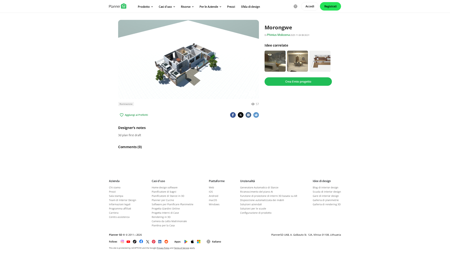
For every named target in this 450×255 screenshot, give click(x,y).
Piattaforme (216, 181)
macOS (213, 200)
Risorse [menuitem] (186, 7)
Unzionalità (247, 181)
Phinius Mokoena (278, 35)
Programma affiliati (120, 208)
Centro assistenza (119, 217)
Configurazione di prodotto (255, 212)
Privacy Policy (163, 248)
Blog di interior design (325, 187)
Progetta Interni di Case (165, 212)
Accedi (310, 6)
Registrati (330, 6)
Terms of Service (181, 248)
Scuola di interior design (327, 191)
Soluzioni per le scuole (253, 208)
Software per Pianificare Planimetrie (172, 204)
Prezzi (112, 191)
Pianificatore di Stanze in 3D (168, 196)
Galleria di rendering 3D (327, 204)
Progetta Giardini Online (166, 208)
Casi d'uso (158, 181)
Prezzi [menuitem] (231, 7)
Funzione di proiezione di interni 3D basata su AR (268, 196)
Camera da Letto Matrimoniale (169, 221)
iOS (211, 191)
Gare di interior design (326, 196)
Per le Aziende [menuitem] (209, 7)
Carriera (113, 212)
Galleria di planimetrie (326, 200)
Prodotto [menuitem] (144, 7)
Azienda (114, 181)
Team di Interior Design (122, 200)
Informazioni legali (119, 204)
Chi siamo (114, 187)
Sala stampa (116, 196)
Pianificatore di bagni (164, 191)
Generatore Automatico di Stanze (259, 187)
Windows (214, 204)
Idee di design (322, 181)
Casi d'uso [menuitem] (165, 7)
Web (211, 187)
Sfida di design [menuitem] (250, 7)
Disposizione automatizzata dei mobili (262, 200)
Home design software (165, 187)
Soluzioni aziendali (251, 204)
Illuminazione (126, 103)
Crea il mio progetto (298, 81)
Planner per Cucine (163, 200)
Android (213, 196)
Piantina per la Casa (163, 225)
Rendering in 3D (161, 217)
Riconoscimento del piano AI (256, 191)
